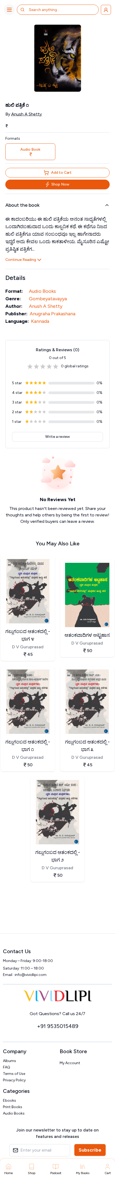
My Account (70, 1063)
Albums (9, 1061)
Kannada (40, 321)
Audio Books (42, 291)
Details (15, 278)
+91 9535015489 (57, 1026)
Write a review (57, 436)
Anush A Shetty (26, 114)
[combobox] (50, 9)
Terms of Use (14, 1073)
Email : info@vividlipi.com (25, 974)
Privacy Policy (14, 1080)
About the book (22, 205)
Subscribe (90, 1150)
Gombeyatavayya (48, 299)
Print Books (12, 1107)
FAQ (6, 1067)
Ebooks (9, 1100)
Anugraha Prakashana (52, 314)
